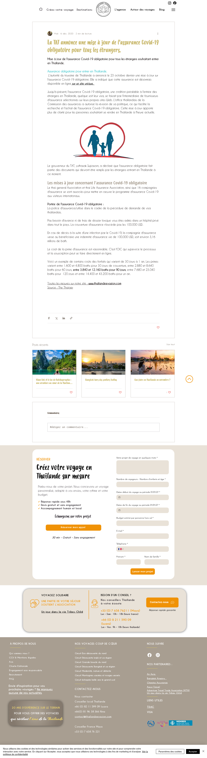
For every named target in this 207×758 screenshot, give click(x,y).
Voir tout (170, 344)
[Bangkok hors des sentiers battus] (103, 362)
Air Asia (151, 674)
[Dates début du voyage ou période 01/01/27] (119, 497)
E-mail (120, 531)
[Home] (41, 9)
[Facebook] (175, 3)
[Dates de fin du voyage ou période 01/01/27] (119, 510)
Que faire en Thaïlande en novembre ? (152, 379)
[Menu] (173, 10)
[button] (84, 10)
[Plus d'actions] (158, 33)
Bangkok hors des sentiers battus (101, 379)
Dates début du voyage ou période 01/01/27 (138, 492)
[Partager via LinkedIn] (63, 318)
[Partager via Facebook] (48, 318)
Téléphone (122, 544)
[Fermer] (203, 751)
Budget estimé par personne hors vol (135, 518)
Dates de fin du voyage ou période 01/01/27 (138, 505)
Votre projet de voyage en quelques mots (137, 458)
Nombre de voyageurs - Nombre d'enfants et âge (141, 479)
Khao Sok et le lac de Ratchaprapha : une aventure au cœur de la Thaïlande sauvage (54, 381)
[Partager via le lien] (71, 318)
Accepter (193, 751)
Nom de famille (152, 556)
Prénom (120, 556)
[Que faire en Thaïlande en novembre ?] (153, 362)
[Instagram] (170, 3)
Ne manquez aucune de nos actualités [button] (31, 691)
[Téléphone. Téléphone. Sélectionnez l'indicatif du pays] (121, 549)
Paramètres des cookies (170, 751)
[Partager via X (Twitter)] (56, 318)
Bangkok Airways (156, 678)
